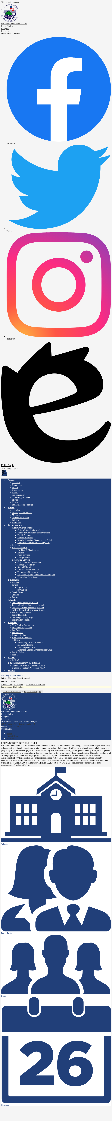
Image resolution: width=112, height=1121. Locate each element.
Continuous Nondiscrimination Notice (28, 665)
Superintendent (18, 495)
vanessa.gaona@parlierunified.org (15, 765)
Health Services (24, 535)
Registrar (16, 545)
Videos (15, 502)
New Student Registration (23, 625)
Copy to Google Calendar (12, 684)
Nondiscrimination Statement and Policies (35, 540)
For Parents (17, 630)
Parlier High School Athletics (30, 642)
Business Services (19, 547)
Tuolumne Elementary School (25, 602)
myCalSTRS (23, 587)
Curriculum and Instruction (29, 562)
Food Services (23, 555)
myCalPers (22, 590)
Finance (20, 552)
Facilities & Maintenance (28, 550)
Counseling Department (27, 577)
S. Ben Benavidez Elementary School (28, 610)
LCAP (15, 487)
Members (16, 515)
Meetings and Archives (22, 512)
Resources (16, 522)
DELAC (16, 660)
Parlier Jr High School (21, 612)
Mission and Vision (20, 517)
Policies (15, 520)
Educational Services (21, 560)
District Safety (18, 652)
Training (15, 595)
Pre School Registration (22, 627)
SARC (15, 492)
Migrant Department (26, 565)
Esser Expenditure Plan (27, 647)
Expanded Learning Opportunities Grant (34, 650)
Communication (19, 635)
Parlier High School (20, 615)
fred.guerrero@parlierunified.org (86, 763)
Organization (17, 490)
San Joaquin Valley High (22, 617)
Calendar (16, 482)
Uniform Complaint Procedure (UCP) (33, 542)
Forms (14, 597)
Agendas (16, 510)
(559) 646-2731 (14, 726)
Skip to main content (10, 2)
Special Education (25, 567)
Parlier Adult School (21, 620)
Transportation (23, 557)
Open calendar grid (32, 691)
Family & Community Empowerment (33, 533)
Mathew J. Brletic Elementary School (28, 607)
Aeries (9, 733)
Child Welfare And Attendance (30, 530)
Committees (17, 485)
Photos (15, 500)
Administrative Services (22, 528)
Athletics (16, 640)
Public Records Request (22, 505)
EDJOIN (10, 738)
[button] (11, 480)
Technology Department (27, 572)
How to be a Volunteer (22, 637)
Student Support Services (28, 570)
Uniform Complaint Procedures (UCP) (28, 668)
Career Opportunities (21, 497)
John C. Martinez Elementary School (28, 605)
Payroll (15, 585)
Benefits (15, 582)
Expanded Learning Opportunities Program (36, 574)
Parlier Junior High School (12, 687)
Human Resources (25, 537)
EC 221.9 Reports (25, 645)
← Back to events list (12, 691)
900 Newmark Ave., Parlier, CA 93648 (18, 724)
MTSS (15, 655)
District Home (13, 736)
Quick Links (17, 592)
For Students (17, 632)
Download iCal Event (35, 684)
